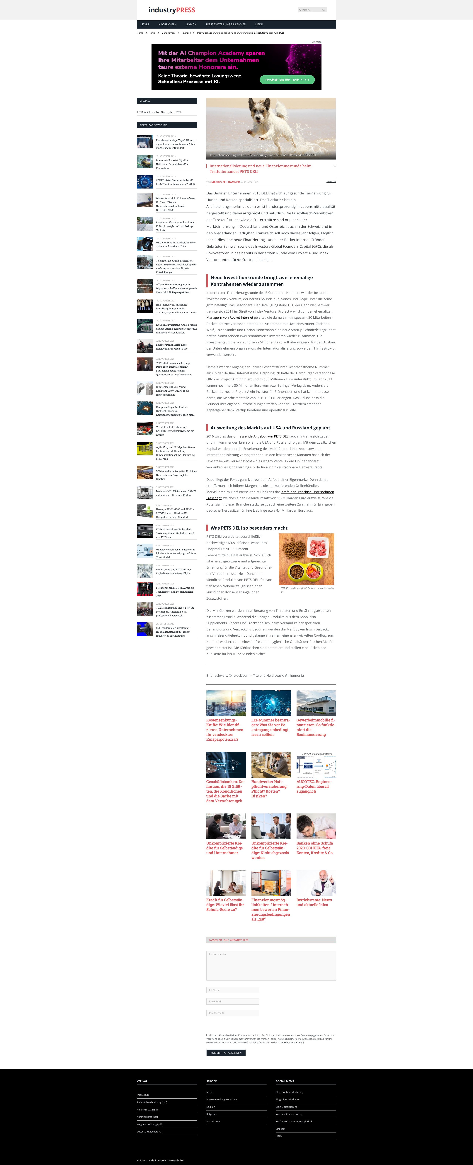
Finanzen (331, 181)
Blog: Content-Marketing (289, 1092)
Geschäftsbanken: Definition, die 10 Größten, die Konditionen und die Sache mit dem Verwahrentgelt (225, 791)
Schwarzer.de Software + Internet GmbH (161, 1160)
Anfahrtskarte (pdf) (147, 1116)
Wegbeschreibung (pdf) (149, 1124)
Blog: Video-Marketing (288, 1099)
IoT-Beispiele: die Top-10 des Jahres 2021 (159, 112)
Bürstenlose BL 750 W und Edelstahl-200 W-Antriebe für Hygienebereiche (172, 390)
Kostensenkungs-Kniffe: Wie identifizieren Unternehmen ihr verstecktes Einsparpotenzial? (224, 730)
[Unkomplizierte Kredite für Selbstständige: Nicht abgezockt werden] (271, 826)
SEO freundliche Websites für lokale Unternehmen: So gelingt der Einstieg (176, 475)
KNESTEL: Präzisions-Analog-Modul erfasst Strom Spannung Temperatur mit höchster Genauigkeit (176, 328)
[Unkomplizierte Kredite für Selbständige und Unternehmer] (226, 826)
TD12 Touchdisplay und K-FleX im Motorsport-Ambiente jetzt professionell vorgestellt (175, 611)
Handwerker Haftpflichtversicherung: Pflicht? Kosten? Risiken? (269, 788)
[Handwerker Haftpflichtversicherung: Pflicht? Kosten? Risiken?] (271, 765)
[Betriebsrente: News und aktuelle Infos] (316, 883)
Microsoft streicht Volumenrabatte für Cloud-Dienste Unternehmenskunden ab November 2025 (175, 204)
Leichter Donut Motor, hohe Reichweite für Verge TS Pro (172, 346)
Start (145, 24)
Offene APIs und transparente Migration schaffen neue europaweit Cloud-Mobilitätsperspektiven (176, 288)
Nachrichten (168, 24)
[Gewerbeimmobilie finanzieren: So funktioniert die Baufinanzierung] (316, 703)
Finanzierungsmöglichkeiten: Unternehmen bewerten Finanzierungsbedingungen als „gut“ (270, 909)
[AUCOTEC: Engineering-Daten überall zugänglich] (316, 765)
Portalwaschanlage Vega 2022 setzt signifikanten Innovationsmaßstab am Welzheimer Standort (176, 144)
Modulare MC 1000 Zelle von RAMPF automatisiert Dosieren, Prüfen (176, 493)
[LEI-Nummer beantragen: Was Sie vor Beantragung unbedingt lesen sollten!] (271, 703)
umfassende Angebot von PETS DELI (261, 436)
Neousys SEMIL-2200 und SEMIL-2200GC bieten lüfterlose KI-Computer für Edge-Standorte (175, 513)
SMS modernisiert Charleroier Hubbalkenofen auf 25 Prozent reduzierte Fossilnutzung (173, 631)
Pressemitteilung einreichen (226, 24)
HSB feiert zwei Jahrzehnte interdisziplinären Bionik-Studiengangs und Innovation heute (176, 308)
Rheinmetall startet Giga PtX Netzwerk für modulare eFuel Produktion (172, 164)
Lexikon (191, 24)
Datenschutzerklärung (290, 1042)
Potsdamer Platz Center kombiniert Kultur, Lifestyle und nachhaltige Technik (176, 226)
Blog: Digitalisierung (286, 1106)
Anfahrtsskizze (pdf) (148, 1109)
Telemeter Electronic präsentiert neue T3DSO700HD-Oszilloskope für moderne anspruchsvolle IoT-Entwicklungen (176, 266)
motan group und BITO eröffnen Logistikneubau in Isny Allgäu (174, 571)
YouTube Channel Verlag (289, 1114)
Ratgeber (211, 1114)
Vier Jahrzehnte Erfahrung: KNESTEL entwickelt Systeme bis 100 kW (175, 430)
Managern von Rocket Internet (229, 317)
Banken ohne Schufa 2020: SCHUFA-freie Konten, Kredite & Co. (315, 848)
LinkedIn (280, 1128)
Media (259, 24)
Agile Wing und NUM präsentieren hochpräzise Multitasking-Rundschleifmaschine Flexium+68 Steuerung (175, 452)
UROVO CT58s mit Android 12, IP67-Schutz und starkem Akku (176, 244)
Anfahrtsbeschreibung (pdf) (152, 1102)
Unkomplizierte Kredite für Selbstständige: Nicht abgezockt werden (270, 850)
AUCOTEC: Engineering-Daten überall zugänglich (314, 786)
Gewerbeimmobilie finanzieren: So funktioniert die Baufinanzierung (316, 727)
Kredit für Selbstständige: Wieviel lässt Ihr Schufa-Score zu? (225, 904)
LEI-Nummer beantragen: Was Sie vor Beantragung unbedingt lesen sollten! (270, 727)
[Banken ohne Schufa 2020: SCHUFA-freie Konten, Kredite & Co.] (316, 826)
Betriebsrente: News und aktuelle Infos (314, 902)
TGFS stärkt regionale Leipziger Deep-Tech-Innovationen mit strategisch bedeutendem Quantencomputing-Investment (174, 368)
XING (279, 1136)
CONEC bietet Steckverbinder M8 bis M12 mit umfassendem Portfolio (176, 182)
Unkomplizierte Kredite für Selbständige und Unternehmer (224, 848)
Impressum (143, 1094)
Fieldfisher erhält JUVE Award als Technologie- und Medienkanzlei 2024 (175, 591)
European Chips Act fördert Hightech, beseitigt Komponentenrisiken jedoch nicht (175, 410)
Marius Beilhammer (225, 182)
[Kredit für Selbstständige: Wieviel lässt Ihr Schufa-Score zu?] (226, 883)
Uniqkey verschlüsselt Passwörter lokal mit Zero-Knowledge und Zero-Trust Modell (176, 553)
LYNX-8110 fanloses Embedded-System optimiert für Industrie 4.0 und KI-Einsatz (175, 533)
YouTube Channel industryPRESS (294, 1121)
